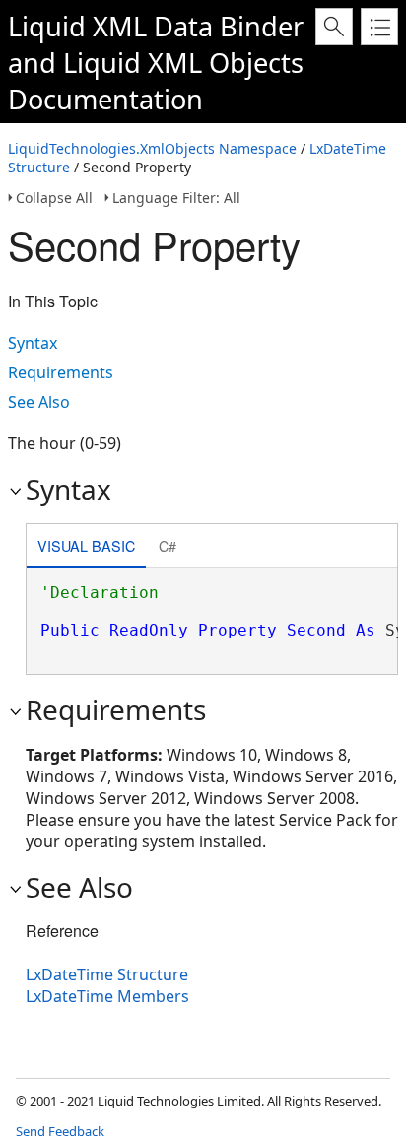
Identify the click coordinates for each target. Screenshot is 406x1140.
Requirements (60, 372)
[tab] (86, 547)
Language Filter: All (176, 197)
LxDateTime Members (107, 996)
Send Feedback (60, 1131)
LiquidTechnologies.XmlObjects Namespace (152, 148)
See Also (39, 402)
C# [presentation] (167, 545)
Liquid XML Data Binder (156, 26)
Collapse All (54, 197)
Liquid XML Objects (183, 62)
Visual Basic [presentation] (86, 545)
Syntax (32, 343)
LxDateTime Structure (107, 974)
